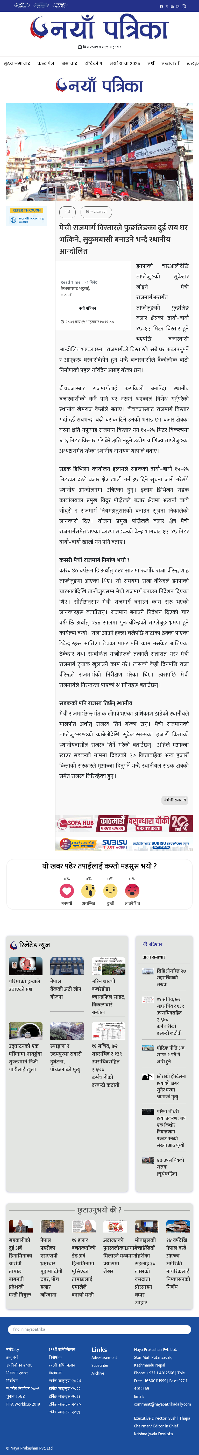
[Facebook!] (161, 6)
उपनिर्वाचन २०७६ (19, 1365)
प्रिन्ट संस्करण (96, 212)
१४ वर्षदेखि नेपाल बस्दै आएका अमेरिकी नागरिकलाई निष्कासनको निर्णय (178, 1263)
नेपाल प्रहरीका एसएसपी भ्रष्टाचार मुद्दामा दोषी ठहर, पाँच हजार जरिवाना (51, 1267)
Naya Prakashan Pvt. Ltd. (155, 1349)
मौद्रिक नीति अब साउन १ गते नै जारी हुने (170, 1055)
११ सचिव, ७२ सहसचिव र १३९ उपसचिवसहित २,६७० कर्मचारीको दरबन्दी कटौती (107, 1065)
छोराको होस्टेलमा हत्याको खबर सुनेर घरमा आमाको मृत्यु (171, 1086)
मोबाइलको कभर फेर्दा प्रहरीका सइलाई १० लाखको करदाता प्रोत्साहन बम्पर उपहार (145, 1271)
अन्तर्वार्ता (170, 64)
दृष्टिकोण (93, 64)
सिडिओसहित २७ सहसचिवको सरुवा (171, 978)
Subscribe (99, 1365)
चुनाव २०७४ (15, 1396)
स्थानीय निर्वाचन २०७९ (23, 1388)
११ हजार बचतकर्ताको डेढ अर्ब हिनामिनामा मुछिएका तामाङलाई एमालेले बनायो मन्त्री (84, 1267)
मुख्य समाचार (17, 64)
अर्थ (150, 64)
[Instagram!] (177, 6)
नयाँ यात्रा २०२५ (125, 64)
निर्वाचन (12, 1380)
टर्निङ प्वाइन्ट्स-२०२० (65, 1404)
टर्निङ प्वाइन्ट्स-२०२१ (64, 1396)
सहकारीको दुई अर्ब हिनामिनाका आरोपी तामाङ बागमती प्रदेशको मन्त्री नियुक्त (20, 1267)
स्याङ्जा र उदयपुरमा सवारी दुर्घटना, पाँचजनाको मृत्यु (66, 1058)
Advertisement (104, 1357)
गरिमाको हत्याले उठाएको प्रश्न (24, 985)
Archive (97, 1373)
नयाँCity (12, 1349)
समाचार (69, 64)
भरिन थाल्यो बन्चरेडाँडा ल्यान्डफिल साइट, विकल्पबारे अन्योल (108, 997)
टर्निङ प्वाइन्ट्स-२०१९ (64, 1412)
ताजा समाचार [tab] (154, 957)
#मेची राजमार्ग (175, 800)
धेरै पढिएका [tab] (152, 944)
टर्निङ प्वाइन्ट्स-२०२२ (65, 1388)
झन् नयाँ (12, 1357)
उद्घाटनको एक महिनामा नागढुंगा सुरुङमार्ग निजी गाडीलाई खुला (25, 1058)
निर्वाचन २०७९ (17, 1373)
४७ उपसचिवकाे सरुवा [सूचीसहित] (170, 1167)
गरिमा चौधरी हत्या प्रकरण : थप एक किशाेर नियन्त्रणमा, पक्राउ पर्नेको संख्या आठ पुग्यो (171, 1128)
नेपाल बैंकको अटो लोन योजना (65, 989)
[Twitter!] (166, 6)
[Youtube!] (172, 6)
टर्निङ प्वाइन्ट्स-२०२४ (65, 1380)
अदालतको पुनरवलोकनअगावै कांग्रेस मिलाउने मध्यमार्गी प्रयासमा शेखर (115, 1255)
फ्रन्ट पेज (45, 64)
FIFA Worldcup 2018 (23, 1404)
